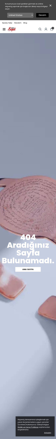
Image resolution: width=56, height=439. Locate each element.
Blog (25, 23)
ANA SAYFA (28, 269)
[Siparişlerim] (46, 29)
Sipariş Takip (7, 23)
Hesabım (17, 23)
